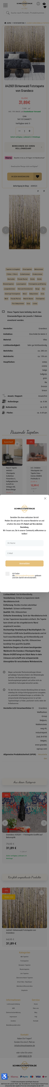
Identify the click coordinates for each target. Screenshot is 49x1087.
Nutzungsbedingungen (24, 575)
